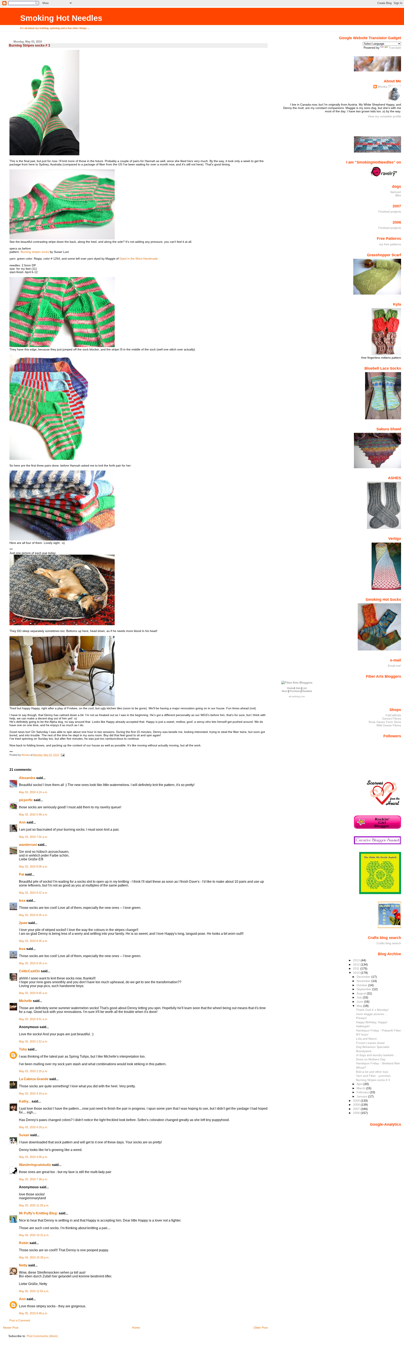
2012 (357, 964)
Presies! (361, 1018)
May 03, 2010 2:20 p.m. (33, 1071)
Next (284, 691)
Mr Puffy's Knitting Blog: (38, 1213)
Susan (24, 1135)
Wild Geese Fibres (388, 725)
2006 (357, 1113)
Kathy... (25, 1101)
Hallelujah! (363, 1026)
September (364, 989)
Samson (395, 192)
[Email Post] (62, 755)
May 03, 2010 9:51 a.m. (33, 1019)
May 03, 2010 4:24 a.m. (33, 792)
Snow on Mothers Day (370, 1059)
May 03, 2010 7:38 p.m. (33, 1179)
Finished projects (389, 211)
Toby (23, 1049)
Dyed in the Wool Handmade (139, 258)
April (360, 1084)
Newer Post (10, 1327)
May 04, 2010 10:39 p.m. (34, 1257)
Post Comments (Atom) (42, 1336)
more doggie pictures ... (372, 1014)
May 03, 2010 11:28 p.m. (34, 1205)
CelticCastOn (29, 971)
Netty (23, 1265)
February (363, 1092)
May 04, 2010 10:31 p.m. (34, 1235)
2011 (356, 968)
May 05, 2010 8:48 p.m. (33, 1313)
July (360, 997)
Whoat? (361, 1067)
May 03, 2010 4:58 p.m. (33, 1157)
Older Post (261, 1327)
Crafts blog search (389, 943)
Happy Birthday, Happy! (371, 1022)
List (304, 688)
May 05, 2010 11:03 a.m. (34, 1291)
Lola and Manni (366, 1038)
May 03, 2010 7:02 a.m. (33, 837)
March (361, 1088)
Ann (22, 822)
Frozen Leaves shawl (370, 1043)
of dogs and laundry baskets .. (376, 1055)
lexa (22, 900)
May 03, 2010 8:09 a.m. (33, 866)
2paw (23, 923)
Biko (398, 195)
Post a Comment (19, 1320)
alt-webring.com (297, 696)
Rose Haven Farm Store (385, 722)
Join (297, 688)
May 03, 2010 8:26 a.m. (33, 915)
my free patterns (390, 244)
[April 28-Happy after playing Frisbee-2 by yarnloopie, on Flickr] (62, 705)
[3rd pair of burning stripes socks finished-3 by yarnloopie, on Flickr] (44, 154)
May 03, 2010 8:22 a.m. (33, 892)
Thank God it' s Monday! (372, 1009)
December (364, 976)
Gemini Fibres (391, 718)
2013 (357, 960)
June (360, 1001)
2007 (357, 1109)
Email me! (394, 665)
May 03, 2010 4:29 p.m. (33, 1127)
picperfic (26, 800)
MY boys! (362, 1034)
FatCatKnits (393, 715)
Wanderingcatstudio (35, 1165)
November (364, 981)
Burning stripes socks (35, 251)
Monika (382, 86)
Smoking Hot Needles (61, 18)
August (362, 993)
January (362, 1096)
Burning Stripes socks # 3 (373, 1080)
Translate (395, 47)
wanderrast (28, 844)
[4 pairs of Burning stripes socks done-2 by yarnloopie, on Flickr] (62, 539)
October (362, 985)
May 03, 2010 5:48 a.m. (33, 814)
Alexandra (27, 778)
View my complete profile (384, 116)
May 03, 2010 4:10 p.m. (33, 1093)
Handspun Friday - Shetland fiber (378, 1063)
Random (307, 691)
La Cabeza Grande (33, 1079)
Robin (24, 1243)
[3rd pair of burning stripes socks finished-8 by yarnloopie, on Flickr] (62, 238)
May (360, 1005)
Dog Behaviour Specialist (372, 1047)
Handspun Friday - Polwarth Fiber (378, 1030)
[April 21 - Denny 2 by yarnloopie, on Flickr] (62, 624)
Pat (21, 874)
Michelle (25, 1001)
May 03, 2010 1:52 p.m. (33, 1041)
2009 (357, 1100)
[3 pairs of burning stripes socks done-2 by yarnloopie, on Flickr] (48, 458)
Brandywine (364, 1051)
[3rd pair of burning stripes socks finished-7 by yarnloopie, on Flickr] (62, 346)
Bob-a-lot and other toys (372, 1071)
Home (136, 1327)
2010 (357, 972)
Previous (294, 691)
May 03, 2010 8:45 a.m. (33, 993)
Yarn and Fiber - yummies (373, 1075)
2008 (357, 1104)
